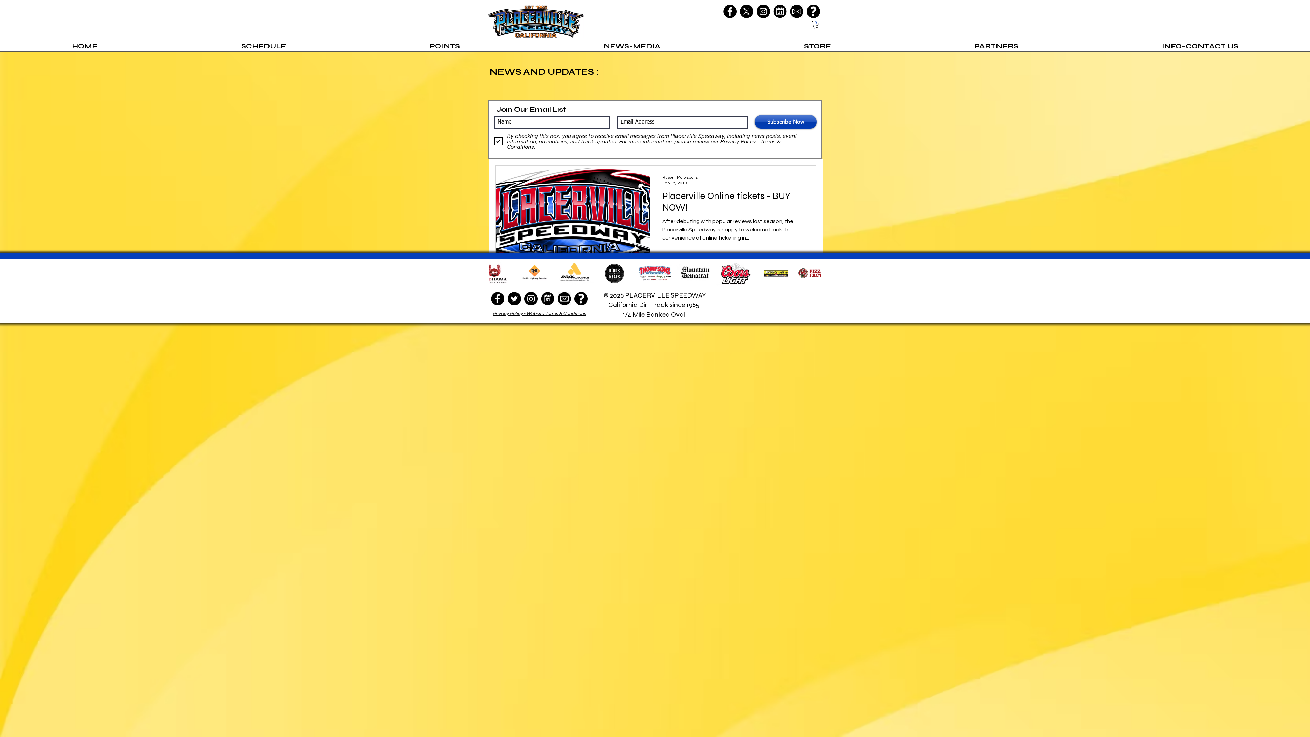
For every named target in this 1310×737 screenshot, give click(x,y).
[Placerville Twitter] (746, 11)
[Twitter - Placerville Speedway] (514, 298)
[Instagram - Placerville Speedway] (763, 11)
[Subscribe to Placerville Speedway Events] (780, 11)
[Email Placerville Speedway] (796, 11)
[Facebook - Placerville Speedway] (730, 11)
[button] (816, 24)
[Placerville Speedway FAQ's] (813, 11)
